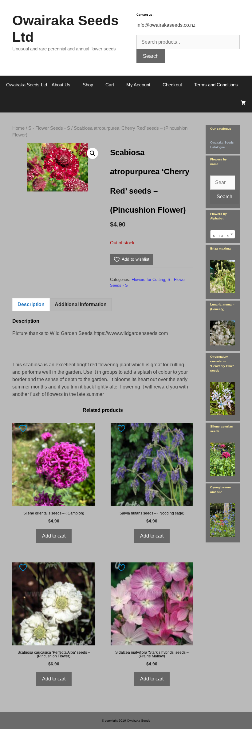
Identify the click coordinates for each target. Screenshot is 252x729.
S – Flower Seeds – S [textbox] (224, 236)
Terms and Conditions (216, 84)
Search (151, 56)
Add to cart (53, 535)
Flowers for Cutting (148, 279)
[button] (92, 153)
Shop (88, 84)
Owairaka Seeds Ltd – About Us (38, 84)
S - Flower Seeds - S (49, 128)
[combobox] (222, 234)
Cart (109, 84)
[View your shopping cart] (243, 103)
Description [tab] (31, 304)
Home (18, 128)
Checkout (172, 84)
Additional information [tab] (81, 304)
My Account (138, 84)
